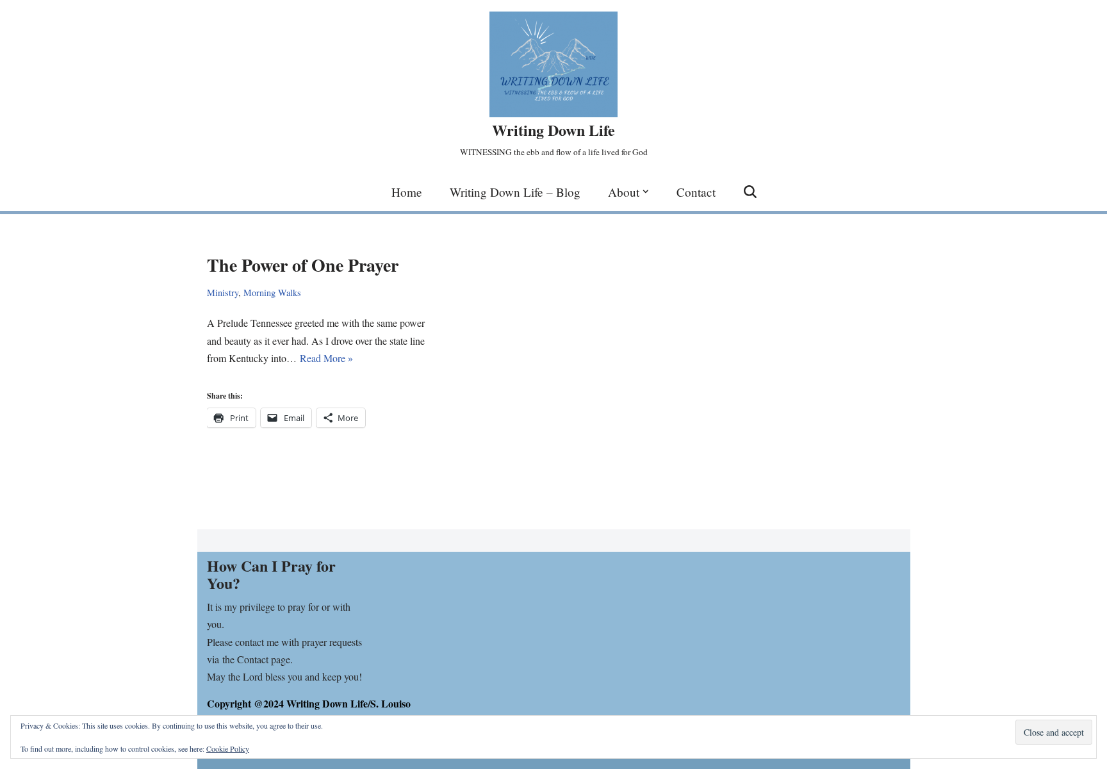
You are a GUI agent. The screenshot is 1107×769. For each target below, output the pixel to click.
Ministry (222, 292)
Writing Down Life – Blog (515, 192)
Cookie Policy (227, 748)
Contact (696, 192)
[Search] (750, 191)
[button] (646, 191)
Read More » (326, 358)
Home (406, 192)
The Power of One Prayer (302, 265)
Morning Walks (272, 292)
